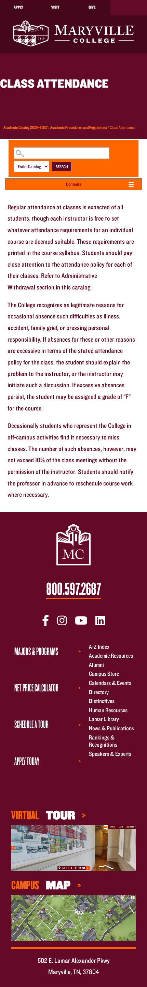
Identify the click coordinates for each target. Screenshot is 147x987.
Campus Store (104, 673)
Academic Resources (111, 655)
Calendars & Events (110, 682)
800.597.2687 (73, 589)
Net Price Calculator (36, 687)
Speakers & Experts (110, 753)
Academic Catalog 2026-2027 (25, 127)
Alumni (96, 664)
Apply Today (26, 760)
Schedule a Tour (31, 724)
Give (92, 7)
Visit (55, 7)
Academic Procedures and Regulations (78, 127)
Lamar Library (104, 719)
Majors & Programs (36, 651)
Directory (99, 692)
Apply (18, 7)
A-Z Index (99, 646)
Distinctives (102, 701)
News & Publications (111, 728)
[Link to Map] (73, 847)
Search (62, 166)
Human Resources (108, 710)
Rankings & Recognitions (103, 741)
